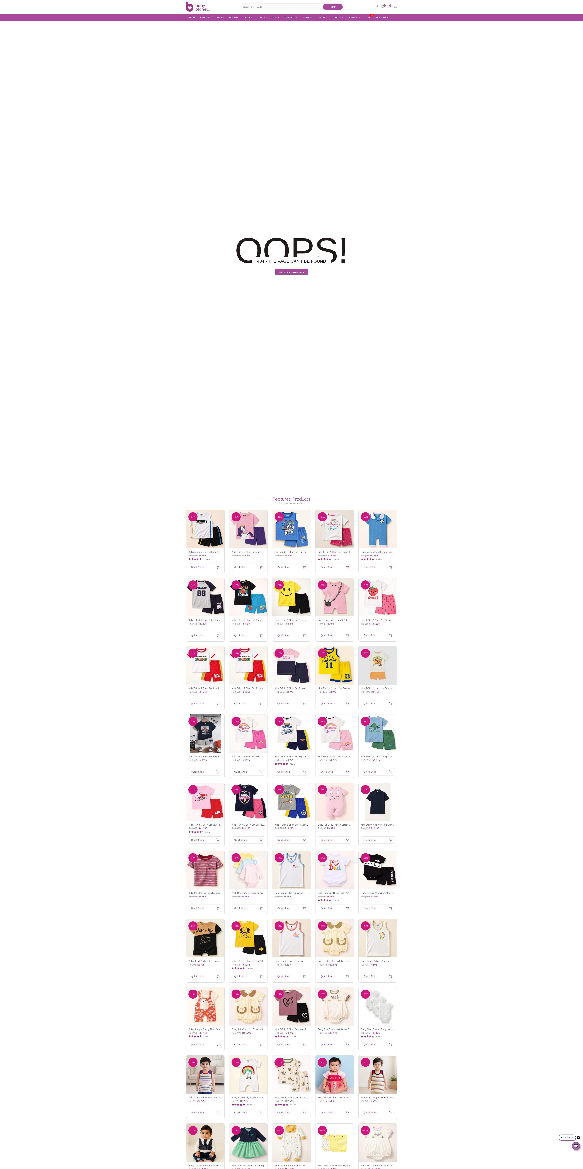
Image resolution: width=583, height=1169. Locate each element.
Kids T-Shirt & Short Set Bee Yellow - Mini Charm (255, 961)
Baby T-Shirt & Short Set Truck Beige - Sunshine (298, 1097)
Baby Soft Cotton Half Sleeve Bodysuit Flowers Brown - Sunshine (350, 1029)
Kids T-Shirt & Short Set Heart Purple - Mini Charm (299, 1029)
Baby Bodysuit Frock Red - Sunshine (336, 1097)
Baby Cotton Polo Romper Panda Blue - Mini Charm (387, 552)
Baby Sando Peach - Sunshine (290, 961)
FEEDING (233, 17)
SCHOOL (336, 17)
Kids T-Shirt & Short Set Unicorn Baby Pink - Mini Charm (259, 552)
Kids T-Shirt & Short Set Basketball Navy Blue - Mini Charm (218, 756)
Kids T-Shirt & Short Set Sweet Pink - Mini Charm (299, 688)
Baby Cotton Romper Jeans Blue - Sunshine (210, 1165)
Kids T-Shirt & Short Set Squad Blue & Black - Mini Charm (260, 620)
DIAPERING (290, 17)
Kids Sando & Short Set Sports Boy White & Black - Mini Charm (220, 552)
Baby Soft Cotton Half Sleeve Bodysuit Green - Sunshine (346, 961)
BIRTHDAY (353, 17)
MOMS (322, 17)
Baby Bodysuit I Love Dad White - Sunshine (339, 893)
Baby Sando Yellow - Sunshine (376, 961)
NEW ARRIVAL (383, 17)
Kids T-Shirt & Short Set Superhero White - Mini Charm (215, 688)
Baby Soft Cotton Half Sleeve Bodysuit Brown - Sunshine (260, 1029)
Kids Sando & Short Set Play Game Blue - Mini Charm (301, 552)
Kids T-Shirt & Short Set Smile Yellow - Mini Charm (299, 620)
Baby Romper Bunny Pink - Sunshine (207, 1029)
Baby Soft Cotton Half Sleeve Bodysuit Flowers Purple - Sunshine (393, 1165)
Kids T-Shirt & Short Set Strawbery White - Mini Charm (388, 620)
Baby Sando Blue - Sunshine (289, 893)
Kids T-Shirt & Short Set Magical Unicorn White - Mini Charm (347, 756)
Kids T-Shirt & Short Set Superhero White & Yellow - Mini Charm (263, 688)
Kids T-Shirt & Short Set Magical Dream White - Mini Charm (347, 552)
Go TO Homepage (291, 272)
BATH (247, 17)
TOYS (275, 17)
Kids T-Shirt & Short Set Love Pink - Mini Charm (212, 824)
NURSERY (307, 17)
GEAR (219, 17)
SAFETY (261, 17)
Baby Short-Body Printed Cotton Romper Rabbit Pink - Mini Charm (351, 620)
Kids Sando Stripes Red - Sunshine (206, 1097)
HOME (192, 17)
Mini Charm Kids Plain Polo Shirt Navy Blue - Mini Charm (388, 824)
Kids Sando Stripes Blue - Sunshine (378, 1097)
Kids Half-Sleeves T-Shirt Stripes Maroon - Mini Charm (215, 893)
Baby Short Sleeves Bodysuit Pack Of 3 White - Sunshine (389, 1029)
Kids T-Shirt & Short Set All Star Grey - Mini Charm (299, 824)
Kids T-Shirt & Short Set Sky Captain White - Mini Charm (302, 756)
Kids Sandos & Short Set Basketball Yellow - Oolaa (343, 688)
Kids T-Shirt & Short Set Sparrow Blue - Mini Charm (386, 756)
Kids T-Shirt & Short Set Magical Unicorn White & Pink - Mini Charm (265, 756)
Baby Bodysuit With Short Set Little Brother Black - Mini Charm (392, 893)
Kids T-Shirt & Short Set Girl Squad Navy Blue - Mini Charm (261, 824)
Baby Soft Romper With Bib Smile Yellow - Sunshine (300, 1165)
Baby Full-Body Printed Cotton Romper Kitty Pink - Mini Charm (349, 824)
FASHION (204, 17)
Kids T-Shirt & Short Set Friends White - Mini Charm (386, 688)
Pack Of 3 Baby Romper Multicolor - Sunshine (254, 893)
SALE (369, 17)
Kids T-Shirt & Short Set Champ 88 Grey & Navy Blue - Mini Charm (221, 620)
